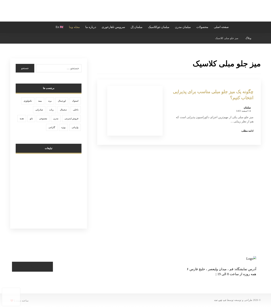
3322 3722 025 (206, 274)
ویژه (63, 127)
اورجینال (62, 101)
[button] (46, 26)
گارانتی (51, 127)
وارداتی (75, 127)
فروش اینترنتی (71, 118)
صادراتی (39, 109)
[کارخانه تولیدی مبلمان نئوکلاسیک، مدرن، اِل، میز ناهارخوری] (135, 11)
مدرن (55, 118)
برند (50, 101)
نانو (31, 118)
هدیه (22, 118)
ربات (51, 109)
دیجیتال (63, 109)
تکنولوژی (28, 101)
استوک (75, 101)
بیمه (40, 101)
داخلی (75, 109)
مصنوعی (43, 118)
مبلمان (247, 108)
